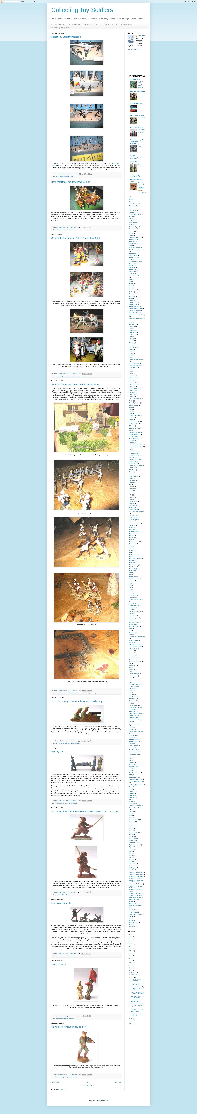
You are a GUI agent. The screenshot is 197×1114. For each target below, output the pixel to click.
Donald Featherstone (135, 398)
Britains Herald (133, 304)
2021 (131, 946)
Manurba (131, 614)
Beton (130, 279)
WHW (130, 908)
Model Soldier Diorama (135, 646)
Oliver (130, 682)
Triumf (131, 853)
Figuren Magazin (134, 436)
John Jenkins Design (135, 558)
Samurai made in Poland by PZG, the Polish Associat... (137, 1005)
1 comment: (73, 892)
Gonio (130, 474)
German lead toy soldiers (136, 465)
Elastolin (131, 417)
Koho (130, 585)
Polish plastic (64, 894)
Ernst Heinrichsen (134, 428)
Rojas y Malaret (133, 745)
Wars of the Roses (134, 899)
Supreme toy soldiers (135, 805)
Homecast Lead (64, 956)
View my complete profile (134, 49)
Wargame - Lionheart (135, 878)
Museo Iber (133, 155)
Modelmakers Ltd (134, 648)
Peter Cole (132, 694)
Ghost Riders (141, 117)
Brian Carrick (141, 35)
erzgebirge (132, 430)
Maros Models (133, 624)
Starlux (131, 801)
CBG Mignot (132, 332)
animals (131, 233)
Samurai (131, 762)
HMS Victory (132, 507)
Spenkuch (132, 797)
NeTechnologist (133, 676)
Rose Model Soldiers (135, 750)
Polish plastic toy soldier (136, 713)
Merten (131, 634)
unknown (71, 803)
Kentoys (131, 572)
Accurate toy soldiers (135, 214)
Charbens (132, 339)
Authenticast (132, 253)
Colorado (131, 357)
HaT (130, 484)
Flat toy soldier (133, 438)
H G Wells (132, 480)
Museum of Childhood (135, 661)
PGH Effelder (132, 699)
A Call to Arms (133, 208)
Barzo (130, 259)
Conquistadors (133, 367)
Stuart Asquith (133, 803)
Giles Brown (132, 470)
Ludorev (131, 609)
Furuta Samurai (133, 453)
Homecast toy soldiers (62, 903)
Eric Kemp (132, 426)
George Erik (132, 461)
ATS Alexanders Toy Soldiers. (137, 250)
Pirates (131, 703)
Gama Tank (132, 457)
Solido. (131, 789)
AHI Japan (132, 218)
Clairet (131, 349)
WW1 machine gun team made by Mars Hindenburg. (77, 701)
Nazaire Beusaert (134, 674)
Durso (130, 413)
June (132, 977)
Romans (131, 748)
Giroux (131, 472)
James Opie (132, 537)
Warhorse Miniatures (135, 897)
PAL (130, 692)
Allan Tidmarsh (133, 222)
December (134, 972)
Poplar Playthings (134, 715)
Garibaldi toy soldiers (135, 459)
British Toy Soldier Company (137, 318)
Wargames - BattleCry (135, 884)
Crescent (131, 376)
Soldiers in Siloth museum (136, 785)
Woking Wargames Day (135, 914)
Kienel (131, 574)
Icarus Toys (132, 529)
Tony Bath (132, 836)
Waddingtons (132, 868)
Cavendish (132, 330)
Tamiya (131, 815)
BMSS (131, 287)
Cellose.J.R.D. (133, 334)
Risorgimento (133, 743)
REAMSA (131, 729)
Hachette (131, 482)
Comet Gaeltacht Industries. (136, 359)
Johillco (131, 556)
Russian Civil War (134, 754)
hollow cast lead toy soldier (136, 511)
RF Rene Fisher (133, 739)
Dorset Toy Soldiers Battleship (66, 36)
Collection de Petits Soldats (92, 24)
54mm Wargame (60, 693)
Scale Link (132, 764)
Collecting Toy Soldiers (82, 9)
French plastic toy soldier (62, 1018)
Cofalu (131, 353)
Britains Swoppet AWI (135, 306)
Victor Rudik (132, 863)
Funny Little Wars (134, 451)
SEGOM (131, 768)
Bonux (131, 298)
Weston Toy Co (133, 903)
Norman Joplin (133, 680)
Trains (131, 851)
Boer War (131, 294)
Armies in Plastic (133, 239)
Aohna (131, 235)
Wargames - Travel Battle (136, 893)
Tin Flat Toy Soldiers (134, 832)
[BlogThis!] (85, 174)
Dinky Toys (132, 394)
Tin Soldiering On (135, 79)
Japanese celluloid (134, 542)
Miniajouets (132, 642)
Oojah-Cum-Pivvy (134, 686)
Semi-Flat (131, 771)
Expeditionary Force (134, 434)
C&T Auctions (133, 324)
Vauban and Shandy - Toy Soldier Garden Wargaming (137, 141)
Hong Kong (132, 517)
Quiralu (131, 727)
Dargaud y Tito (133, 384)
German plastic (133, 468)
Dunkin (131, 409)
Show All (144, 192)
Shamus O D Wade (134, 777)
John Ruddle (132, 567)
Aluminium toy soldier (135, 227)
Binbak (131, 281)
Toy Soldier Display (134, 842)
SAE (130, 760)
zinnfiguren (132, 926)
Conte (130, 369)
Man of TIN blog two (135, 175)
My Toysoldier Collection (137, 128)
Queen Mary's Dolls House (136, 724)
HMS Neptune (133, 505)
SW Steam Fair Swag (135, 176)
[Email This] (83, 174)
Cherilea (131, 341)
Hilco (130, 495)
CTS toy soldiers (133, 378)
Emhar (131, 419)
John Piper (132, 562)
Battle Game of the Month (137, 115)
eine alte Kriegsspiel (136, 103)
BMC (130, 285)
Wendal (131, 901)
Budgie (131, 322)
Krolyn (131, 587)
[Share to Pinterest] (91, 174)
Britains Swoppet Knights (136, 308)
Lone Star (132, 603)
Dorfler (131, 401)
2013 (131, 965)
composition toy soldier (61, 743)
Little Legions (133, 595)
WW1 (84, 376)
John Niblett (132, 560)
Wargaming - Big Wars (135, 895)
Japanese (132, 539)
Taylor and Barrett (134, 820)
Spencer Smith (133, 795)
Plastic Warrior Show (135, 707)
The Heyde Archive (74, 24)
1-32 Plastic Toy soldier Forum (59, 28)
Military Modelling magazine (137, 636)
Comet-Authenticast (134, 363)
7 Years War (132, 206)
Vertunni (131, 861)
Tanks (130, 817)
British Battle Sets (134, 313)
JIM (130, 552)
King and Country (65, 376)
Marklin (131, 620)
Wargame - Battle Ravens (136, 874)
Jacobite (131, 535)
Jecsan (131, 546)
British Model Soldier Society (137, 315)
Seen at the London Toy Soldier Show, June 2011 (75, 238)
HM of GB (131, 503)
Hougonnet (132, 525)
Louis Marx (132, 607)
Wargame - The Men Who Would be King (136, 881)
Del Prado (132, 390)
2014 (131, 963)
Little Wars (132, 597)
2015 (131, 960)
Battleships (132, 267)
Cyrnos (131, 380)
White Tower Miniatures (135, 905)
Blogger (106, 1100)
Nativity (131, 669)
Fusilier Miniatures (134, 455)
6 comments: (73, 227)
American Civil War (134, 229)
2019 (131, 951)
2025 (131, 936)
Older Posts (117, 1082)
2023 (131, 941)
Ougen (131, 690)
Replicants (132, 735)
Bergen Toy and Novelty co (136, 276)
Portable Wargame (134, 717)
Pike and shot (133, 701)
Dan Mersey (132, 382)
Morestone (132, 655)
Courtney (131, 373)
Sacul (130, 758)
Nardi (130, 667)
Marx (130, 628)
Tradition (131, 849)
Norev (130, 678)
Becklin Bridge (133, 271)
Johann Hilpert (133, 554)
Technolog (132, 822)
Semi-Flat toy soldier (134, 773)
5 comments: (73, 953)
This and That (133, 826)
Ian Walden (132, 527)
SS (130, 799)
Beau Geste (132, 269)
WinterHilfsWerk (133, 912)
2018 (131, 953)
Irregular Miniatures (134, 531)
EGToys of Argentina (134, 415)
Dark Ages (132, 386)
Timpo (131, 830)
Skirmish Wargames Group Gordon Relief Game (75, 384)
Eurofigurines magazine (135, 432)
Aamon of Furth (133, 212)
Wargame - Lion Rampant (136, 876)
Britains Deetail (133, 302)
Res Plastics (132, 737)
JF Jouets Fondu (133, 550)
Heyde (131, 493)
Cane (130, 328)
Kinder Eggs (132, 577)
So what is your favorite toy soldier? (68, 1027)
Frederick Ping (133, 442)
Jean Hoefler (132, 544)
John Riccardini (133, 565)
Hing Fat (131, 497)
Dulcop (131, 407)
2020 (131, 948)
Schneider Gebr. (72, 956)
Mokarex (131, 651)
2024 (131, 939)
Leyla (130, 589)
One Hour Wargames (135, 684)
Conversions (132, 371)
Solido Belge (132, 787)
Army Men (132, 241)
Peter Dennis (132, 697)
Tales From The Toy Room (137, 91)
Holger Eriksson (133, 509)
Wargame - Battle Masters (136, 872)
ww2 (130, 918)
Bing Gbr (131, 283)
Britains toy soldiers (134, 311)
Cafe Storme (132, 326)
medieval (58, 894)
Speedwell (132, 793)
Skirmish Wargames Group (89, 693)
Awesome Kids (133, 255)
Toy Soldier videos (134, 845)
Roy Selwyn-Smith (134, 752)
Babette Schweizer (134, 257)
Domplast (131, 396)
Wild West (132, 910)
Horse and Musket (134, 523)
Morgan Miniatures (134, 657)
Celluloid (131, 336)
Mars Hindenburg (72, 743)
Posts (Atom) (62, 1090)
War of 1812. (132, 870)
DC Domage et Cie (134, 388)
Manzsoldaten (133, 616)
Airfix (130, 220)
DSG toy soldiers (133, 405)
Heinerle (131, 488)
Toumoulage (132, 840)
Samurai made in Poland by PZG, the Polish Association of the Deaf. (85, 811)
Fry (130, 449)
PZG (69, 894)
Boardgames (132, 290)
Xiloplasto (132, 920)
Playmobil (132, 709)
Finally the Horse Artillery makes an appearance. (141, 84)
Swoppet (131, 811)
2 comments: (73, 740)
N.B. (130, 663)
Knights (131, 583)
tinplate (131, 834)
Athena (131, 245)
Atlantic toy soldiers (134, 247)
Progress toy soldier (134, 720)
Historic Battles (133, 501)
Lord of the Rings (134, 605)
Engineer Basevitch (134, 422)
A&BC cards (132, 210)
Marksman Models (134, 622)
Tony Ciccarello (133, 838)
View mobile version (86, 1085)
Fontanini (131, 440)
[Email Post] (79, 174)
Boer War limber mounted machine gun (70, 182)
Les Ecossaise (58, 964)
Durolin (131, 411)
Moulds (131, 659)
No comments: (73, 174)
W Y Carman (132, 866)
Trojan (131, 855)
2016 (131, 958)
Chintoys (131, 343)
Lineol (131, 593)
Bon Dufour (132, 296)
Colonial (58, 229)
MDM (130, 630)
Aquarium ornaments (135, 237)
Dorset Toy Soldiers (64, 176)
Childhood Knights (127, 24)
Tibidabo (131, 828)
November (134, 974)
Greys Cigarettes (133, 476)
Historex (131, 499)
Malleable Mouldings (135, 611)
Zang (130, 924)
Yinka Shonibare (133, 922)
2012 (131, 967)
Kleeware (131, 581)
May (132, 1018)
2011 (131, 970)
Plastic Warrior (133, 705)
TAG (130, 813)
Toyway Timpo (133, 847)
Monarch (131, 653)
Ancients (131, 231)
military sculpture (134, 640)
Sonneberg (132, 791)
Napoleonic (132, 665)
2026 (131, 934)
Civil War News (133, 347)
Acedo (131, 216)
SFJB (130, 775)
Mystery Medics (59, 751)
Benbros (131, 274)
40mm (57, 956)
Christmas (132, 345)
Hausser (131, 486)
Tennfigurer (132, 824)
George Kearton (133, 463)
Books (131, 300)
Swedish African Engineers (136, 808)
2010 (131, 1024)
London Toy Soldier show (67, 229)
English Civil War (134, 424)
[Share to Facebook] (89, 174)
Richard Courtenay (134, 741)
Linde (130, 591)
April (132, 1021)
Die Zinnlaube (133, 392)
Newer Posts (55, 1082)
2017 (131, 955)
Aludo (130, 224)
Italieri (130, 533)
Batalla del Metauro (134, 262)
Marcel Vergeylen (134, 618)
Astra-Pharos (132, 243)
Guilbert (131, 478)
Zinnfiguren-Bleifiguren (57, 24)
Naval (71, 176)
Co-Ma (131, 351)
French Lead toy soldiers (62, 803)
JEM (130, 548)
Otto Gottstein (133, 688)
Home (86, 1082)
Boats (57, 176)
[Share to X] (87, 174)
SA (130, 756)
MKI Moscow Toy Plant (135, 644)
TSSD (130, 857)
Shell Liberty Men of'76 (135, 779)
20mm (131, 199)
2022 (131, 944)
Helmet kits (132, 491)
